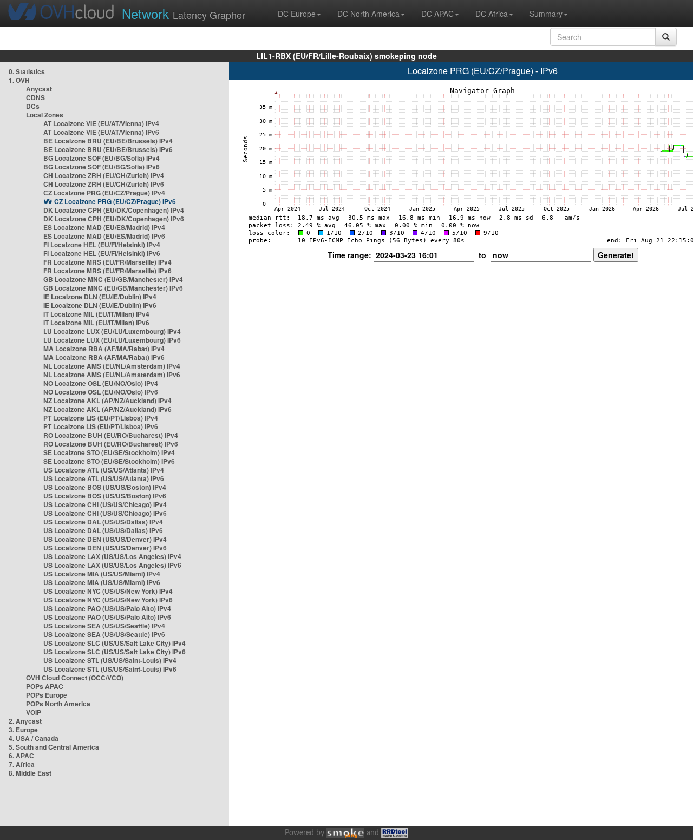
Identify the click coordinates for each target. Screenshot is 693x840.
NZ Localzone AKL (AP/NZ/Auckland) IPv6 (107, 409)
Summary (546, 13)
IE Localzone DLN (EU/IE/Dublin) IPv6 (99, 305)
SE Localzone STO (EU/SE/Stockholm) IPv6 (109, 461)
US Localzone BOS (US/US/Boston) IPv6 (104, 496)
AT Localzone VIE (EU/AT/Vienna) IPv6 (101, 132)
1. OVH (19, 80)
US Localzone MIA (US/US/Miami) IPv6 (101, 582)
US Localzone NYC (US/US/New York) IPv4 (108, 591)
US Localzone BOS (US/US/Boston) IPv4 (104, 487)
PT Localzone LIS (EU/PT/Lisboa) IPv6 (100, 426)
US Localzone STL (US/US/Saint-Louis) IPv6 (109, 669)
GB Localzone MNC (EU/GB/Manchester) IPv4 (113, 279)
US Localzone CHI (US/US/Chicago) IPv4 (105, 504)
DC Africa (491, 13)
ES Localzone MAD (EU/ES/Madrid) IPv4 (104, 227)
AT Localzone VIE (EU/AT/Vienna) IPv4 (101, 123)
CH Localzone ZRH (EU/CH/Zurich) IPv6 (103, 184)
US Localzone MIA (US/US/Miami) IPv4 (101, 574)
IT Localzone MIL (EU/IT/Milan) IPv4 (96, 314)
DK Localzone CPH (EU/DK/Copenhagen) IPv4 (113, 210)
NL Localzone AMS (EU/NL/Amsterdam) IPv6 (111, 374)
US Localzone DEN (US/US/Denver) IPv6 (105, 548)
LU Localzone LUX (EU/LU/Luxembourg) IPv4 (112, 331)
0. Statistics (27, 71)
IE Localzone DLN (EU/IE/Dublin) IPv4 (99, 296)
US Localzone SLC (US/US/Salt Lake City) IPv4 (114, 643)
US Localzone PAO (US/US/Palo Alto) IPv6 (107, 617)
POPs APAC (44, 686)
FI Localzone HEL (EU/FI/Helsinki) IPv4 (101, 245)
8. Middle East (30, 773)
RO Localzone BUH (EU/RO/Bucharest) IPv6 (110, 444)
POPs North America (58, 703)
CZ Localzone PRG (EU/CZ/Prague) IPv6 (115, 201)
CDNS (35, 97)
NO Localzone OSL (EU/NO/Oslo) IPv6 (100, 392)
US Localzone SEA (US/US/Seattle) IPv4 (104, 626)
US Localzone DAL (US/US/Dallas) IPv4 (103, 522)
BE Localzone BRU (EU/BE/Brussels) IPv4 (108, 141)
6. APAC (21, 755)
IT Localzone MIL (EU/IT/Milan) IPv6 (96, 322)
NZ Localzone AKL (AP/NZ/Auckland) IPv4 (107, 400)
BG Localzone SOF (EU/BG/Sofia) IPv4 (101, 158)
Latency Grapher (183, 13)
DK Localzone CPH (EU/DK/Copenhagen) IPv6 (113, 219)
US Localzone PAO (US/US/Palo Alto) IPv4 (107, 608)
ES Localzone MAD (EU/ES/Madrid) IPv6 (104, 236)
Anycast (39, 89)
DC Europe (297, 13)
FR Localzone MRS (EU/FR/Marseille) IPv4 (107, 262)
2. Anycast (25, 721)
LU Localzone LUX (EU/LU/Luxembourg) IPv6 (112, 340)
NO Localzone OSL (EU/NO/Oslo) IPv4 (100, 383)
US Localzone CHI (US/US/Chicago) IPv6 (105, 513)
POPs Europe (46, 695)
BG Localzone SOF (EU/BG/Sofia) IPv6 (101, 167)
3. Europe (23, 729)
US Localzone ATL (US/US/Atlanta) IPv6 (103, 478)
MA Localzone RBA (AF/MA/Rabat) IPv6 (104, 357)
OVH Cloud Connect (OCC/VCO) (74, 677)
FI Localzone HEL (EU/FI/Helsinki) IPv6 (101, 253)
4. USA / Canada (33, 738)
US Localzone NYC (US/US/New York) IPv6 (108, 600)
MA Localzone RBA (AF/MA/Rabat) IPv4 (104, 348)
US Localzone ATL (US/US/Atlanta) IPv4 (103, 470)
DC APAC (437, 13)
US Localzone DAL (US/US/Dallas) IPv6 (103, 530)
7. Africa (22, 764)
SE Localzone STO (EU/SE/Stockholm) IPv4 (109, 452)
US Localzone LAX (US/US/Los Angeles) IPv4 (112, 556)
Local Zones (44, 115)
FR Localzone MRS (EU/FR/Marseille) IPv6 (107, 270)
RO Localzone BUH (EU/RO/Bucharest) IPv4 (110, 435)
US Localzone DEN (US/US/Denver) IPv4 (105, 539)
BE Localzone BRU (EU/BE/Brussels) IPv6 (108, 149)
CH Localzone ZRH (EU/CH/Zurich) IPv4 (103, 175)
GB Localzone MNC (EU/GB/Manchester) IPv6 (113, 288)
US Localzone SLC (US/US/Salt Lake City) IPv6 (114, 652)
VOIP (33, 712)
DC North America (368, 13)
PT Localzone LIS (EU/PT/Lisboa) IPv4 (100, 418)
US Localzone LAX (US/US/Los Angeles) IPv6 (112, 565)
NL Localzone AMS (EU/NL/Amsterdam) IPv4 (111, 366)
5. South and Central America (54, 747)
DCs (33, 106)
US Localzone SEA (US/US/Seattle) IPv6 (104, 634)
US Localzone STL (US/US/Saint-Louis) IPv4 (109, 660)
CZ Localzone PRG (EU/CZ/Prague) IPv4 (104, 193)
